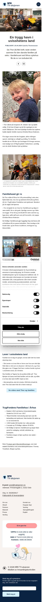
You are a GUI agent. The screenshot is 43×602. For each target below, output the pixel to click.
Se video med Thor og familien (21, 390)
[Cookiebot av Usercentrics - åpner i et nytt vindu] (30, 259)
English (25, 512)
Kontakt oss (26, 502)
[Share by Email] (24, 63)
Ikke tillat (21, 340)
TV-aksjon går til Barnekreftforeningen (18, 444)
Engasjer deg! (27, 505)
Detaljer (32, 321)
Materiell (5, 510)
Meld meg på (11, 594)
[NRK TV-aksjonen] (11, 4)
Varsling (5, 515)
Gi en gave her (21, 526)
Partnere (5, 507)
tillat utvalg (21, 334)
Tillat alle (21, 327)
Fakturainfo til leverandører (13, 495)
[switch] (36, 300)
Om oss (4, 502)
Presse (4, 512)
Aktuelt (4, 505)
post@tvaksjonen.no (17, 485)
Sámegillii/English (28, 510)
